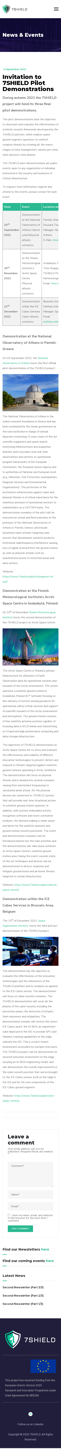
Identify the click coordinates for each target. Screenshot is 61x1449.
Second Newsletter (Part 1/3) (23, 1304)
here (45, 1249)
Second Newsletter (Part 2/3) (23, 1295)
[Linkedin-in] (30, 1414)
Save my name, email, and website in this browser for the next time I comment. (30, 1218)
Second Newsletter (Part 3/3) (23, 1287)
